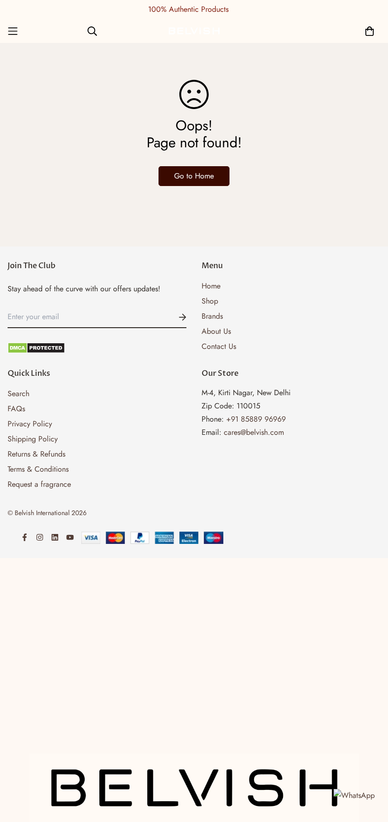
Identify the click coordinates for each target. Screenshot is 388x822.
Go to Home (194, 175)
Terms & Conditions (38, 469)
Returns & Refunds (36, 454)
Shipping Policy (33, 438)
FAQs (16, 408)
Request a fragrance (39, 484)
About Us (216, 331)
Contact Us (219, 346)
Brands (212, 316)
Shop (210, 301)
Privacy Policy (30, 423)
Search (18, 393)
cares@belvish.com (254, 432)
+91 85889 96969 (256, 419)
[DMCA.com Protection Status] (97, 348)
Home (211, 285)
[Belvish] (194, 31)
